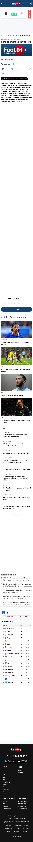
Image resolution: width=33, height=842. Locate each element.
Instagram (27, 828)
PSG (2, 417)
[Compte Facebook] (10, 756)
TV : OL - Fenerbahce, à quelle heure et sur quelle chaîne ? (16, 445)
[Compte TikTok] (18, 756)
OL (2, 366)
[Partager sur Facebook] (2, 69)
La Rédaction (8, 59)
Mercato (4, 340)
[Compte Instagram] (13, 756)
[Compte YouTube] (21, 756)
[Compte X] (8, 756)
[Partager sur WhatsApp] (13, 64)
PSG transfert (18, 825)
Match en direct (8, 828)
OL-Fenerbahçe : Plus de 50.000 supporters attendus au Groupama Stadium (15, 479)
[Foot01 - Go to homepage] (16, 749)
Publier (17, 309)
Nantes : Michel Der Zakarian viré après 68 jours (16, 498)
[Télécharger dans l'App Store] (22, 761)
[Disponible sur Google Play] (10, 761)
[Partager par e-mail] (2, 73)
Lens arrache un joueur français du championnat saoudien (15, 436)
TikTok (8, 831)
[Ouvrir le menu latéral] (2, 3)
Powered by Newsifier (16, 836)
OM (2, 393)
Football (28, 825)
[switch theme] (28, 3)
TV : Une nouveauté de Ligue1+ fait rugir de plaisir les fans (17, 507)
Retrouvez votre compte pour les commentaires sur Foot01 (16, 822)
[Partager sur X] (7, 69)
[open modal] (31, 3)
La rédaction (8, 825)
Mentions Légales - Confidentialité (16, 816)
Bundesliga (5, 39)
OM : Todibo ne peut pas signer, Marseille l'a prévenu (17, 489)
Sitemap (25, 831)
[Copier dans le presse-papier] (17, 69)
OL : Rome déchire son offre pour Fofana (17, 469)
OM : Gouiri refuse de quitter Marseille (16, 453)
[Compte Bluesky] (24, 756)
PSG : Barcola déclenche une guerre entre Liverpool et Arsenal (15, 461)
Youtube (18, 828)
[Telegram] (12, 69)
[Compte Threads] (26, 756)
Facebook (16, 831)
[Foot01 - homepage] (16, 3)
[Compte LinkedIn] (16, 756)
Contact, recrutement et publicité (17, 818)
